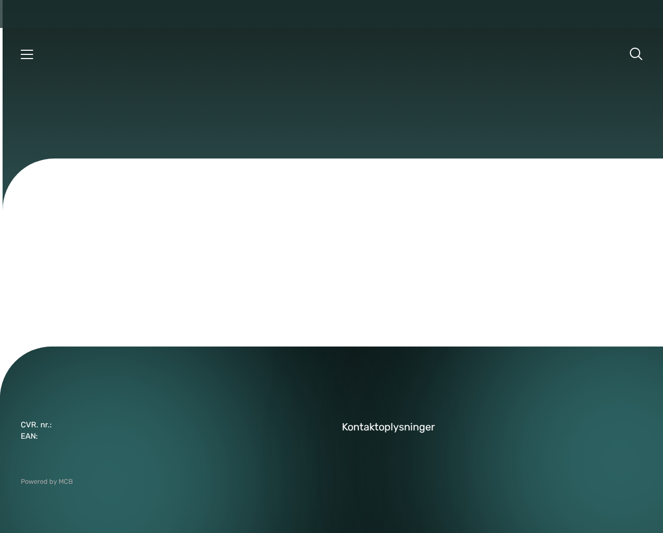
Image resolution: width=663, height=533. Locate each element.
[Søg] (636, 54)
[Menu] (27, 54)
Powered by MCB (47, 481)
